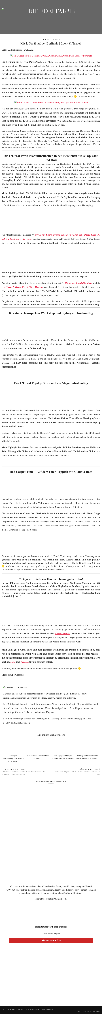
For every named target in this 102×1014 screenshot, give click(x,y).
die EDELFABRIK (15, 1009)
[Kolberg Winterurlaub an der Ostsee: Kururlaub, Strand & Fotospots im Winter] (88, 746)
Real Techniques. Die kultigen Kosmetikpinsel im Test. (77, 771)
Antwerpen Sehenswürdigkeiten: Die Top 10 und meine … (13, 758)
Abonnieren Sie (51, 940)
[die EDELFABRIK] (51, 19)
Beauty (56, 40)
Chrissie (46, 40)
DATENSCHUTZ (32, 1009)
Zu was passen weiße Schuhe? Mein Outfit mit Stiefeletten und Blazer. (23, 771)
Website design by (88, 1011)
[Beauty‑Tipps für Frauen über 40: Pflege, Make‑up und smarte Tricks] (39, 746)
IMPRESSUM (47, 1009)
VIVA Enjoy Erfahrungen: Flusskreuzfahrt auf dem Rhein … (63, 758)
